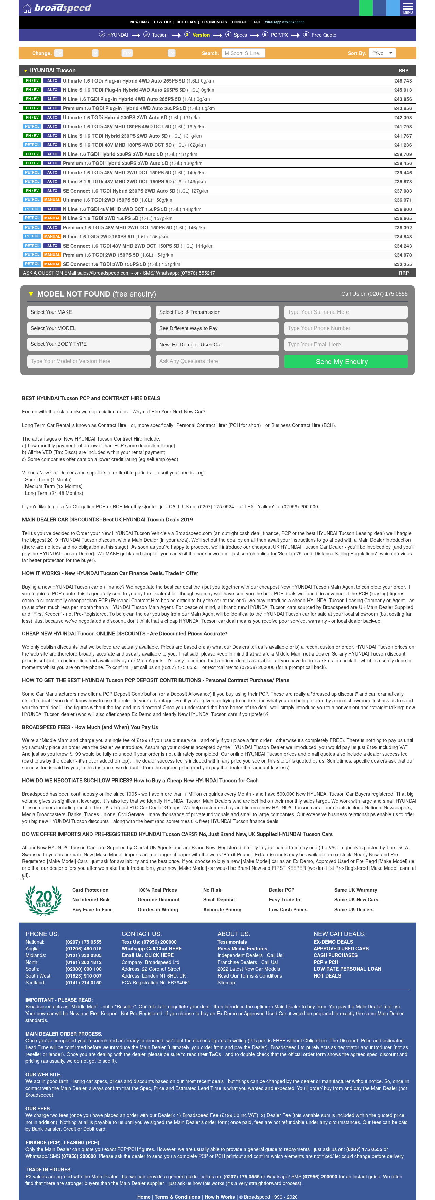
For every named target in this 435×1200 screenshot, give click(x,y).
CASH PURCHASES (336, 955)
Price (377, 52)
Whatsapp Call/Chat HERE (152, 948)
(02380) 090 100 (84, 968)
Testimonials (232, 941)
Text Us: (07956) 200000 (149, 941)
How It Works (220, 1196)
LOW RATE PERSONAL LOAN (347, 968)
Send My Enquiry (342, 361)
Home (144, 1196)
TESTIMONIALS (216, 22)
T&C (258, 22)
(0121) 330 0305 (84, 955)
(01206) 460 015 (84, 948)
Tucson (160, 34)
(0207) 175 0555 (388, 294)
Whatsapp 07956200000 (285, 22)
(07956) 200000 (79, 1155)
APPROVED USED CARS (341, 948)
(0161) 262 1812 (84, 962)
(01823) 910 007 (84, 975)
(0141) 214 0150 (84, 982)
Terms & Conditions (178, 1196)
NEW (141, 22)
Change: (42, 53)
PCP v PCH (326, 962)
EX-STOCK (164, 22)
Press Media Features (242, 948)
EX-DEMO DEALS (333, 941)
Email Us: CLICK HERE (148, 955)
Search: (211, 53)
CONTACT (241, 22)
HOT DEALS (188, 22)
